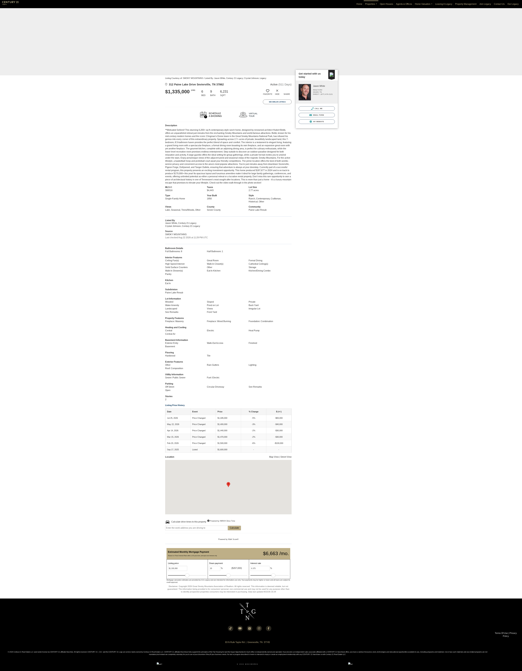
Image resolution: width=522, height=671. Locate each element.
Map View (274, 457)
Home (359, 4)
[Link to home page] (12, 4)
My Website (318, 121)
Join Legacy (485, 4)
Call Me (318, 108)
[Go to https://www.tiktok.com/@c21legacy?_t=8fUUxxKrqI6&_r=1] (230, 628)
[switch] (267, 93)
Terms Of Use (501, 633)
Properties (371, 5)
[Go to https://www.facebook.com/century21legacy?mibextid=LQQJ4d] (268, 628)
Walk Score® (233, 539)
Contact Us (499, 4)
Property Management (465, 4)
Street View (286, 457)
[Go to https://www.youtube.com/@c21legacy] (240, 628)
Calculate (234, 528)
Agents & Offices (404, 4)
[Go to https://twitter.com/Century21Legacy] (249, 628)
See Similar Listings (277, 102)
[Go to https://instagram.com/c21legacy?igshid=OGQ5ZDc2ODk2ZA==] (259, 628)
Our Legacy (513, 4)
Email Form (318, 115)
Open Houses (386, 4)
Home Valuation (424, 5)
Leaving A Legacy (443, 4)
